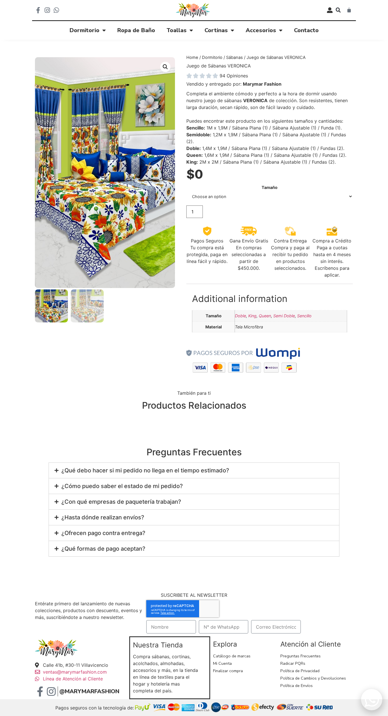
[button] (338, 10)
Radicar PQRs (292, 663)
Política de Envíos (296, 685)
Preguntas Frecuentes (300, 656)
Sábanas (234, 57)
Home (192, 57)
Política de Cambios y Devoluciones (313, 678)
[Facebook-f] (38, 10)
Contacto (306, 30)
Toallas (176, 30)
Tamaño (270, 188)
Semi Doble (284, 315)
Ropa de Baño (136, 30)
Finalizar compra (228, 671)
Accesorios (261, 30)
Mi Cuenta (222, 663)
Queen (265, 315)
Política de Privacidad (300, 671)
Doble (240, 315)
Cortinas (216, 30)
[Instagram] (47, 10)
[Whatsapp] (56, 10)
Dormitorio (84, 30)
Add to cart (279, 212)
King (252, 315)
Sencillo (304, 315)
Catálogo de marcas (232, 656)
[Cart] (349, 10)
